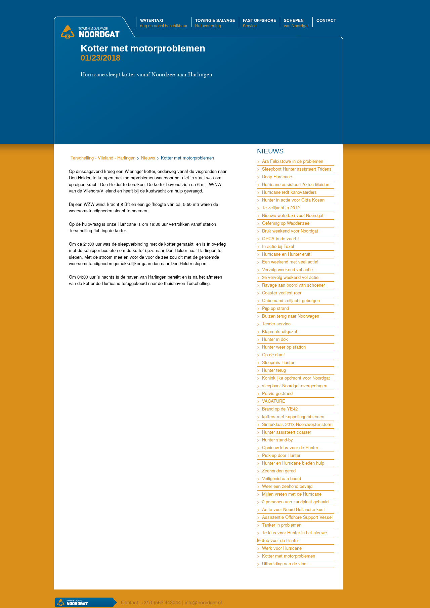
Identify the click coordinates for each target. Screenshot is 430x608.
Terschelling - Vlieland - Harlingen (103, 157)
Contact (326, 20)
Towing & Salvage (215, 22)
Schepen (296, 22)
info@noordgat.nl (203, 602)
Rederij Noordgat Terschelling (90, 35)
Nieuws (148, 157)
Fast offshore (259, 22)
